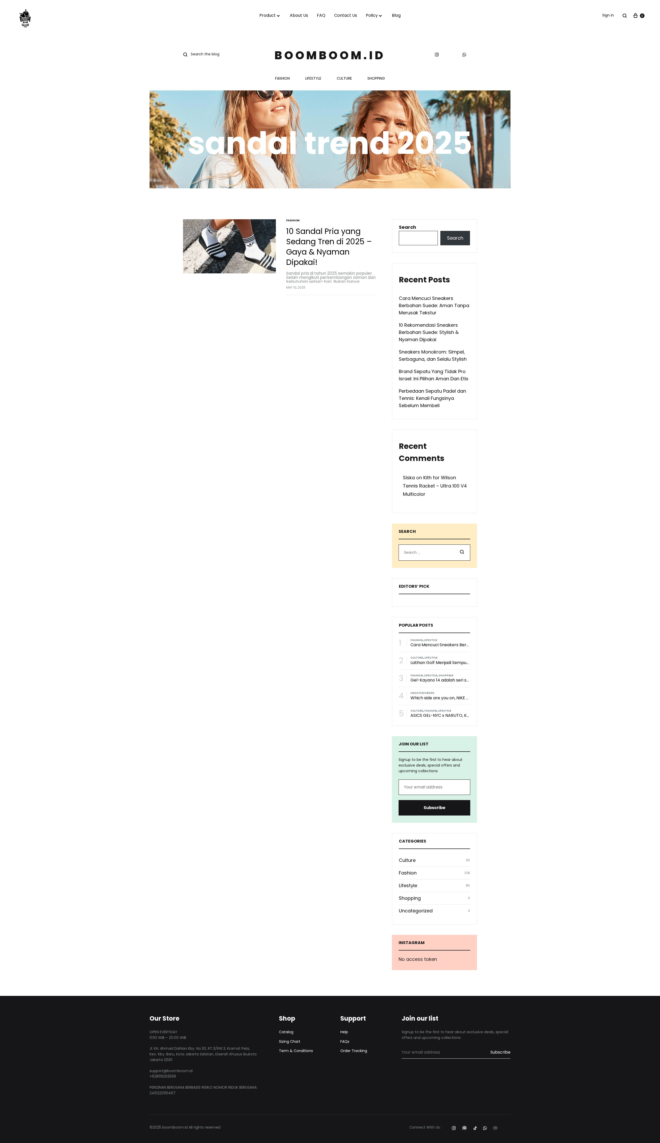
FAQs (344, 1041)
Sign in (608, 15)
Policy (372, 15)
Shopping (376, 79)
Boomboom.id (330, 55)
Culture (344, 79)
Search (407, 227)
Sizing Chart (289, 1041)
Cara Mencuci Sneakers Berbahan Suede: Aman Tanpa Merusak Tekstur (434, 305)
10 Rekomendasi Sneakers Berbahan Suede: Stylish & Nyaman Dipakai (429, 332)
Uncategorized (422, 693)
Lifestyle (313, 79)
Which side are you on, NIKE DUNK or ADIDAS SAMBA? (463, 698)
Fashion (282, 79)
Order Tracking (353, 1050)
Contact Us (345, 15)
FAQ (321, 15)
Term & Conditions (296, 1050)
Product (267, 15)
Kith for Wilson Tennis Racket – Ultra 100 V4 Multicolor (435, 486)
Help (344, 1032)
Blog (396, 15)
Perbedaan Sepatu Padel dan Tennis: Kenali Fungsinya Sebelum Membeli (432, 398)
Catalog (286, 1032)
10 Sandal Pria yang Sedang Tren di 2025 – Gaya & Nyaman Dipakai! (329, 247)
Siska (409, 477)
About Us (299, 15)
